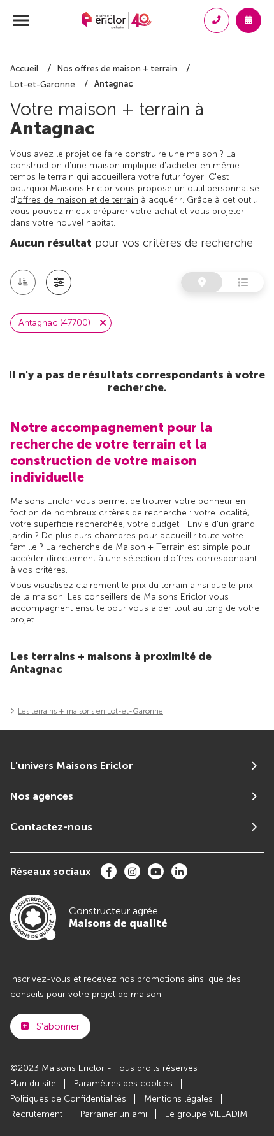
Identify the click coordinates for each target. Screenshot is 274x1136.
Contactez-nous (51, 827)
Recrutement (36, 1114)
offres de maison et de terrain (77, 199)
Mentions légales (178, 1098)
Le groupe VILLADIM (206, 1114)
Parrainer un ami (113, 1114)
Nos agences (41, 796)
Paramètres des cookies (123, 1083)
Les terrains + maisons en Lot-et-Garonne (90, 711)
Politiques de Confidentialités (68, 1098)
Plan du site (33, 1083)
